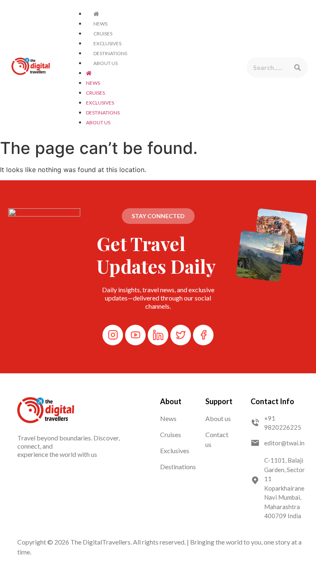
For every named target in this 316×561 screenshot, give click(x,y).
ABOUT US (105, 63)
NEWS (100, 24)
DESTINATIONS (110, 53)
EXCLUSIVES (107, 43)
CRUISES (102, 33)
